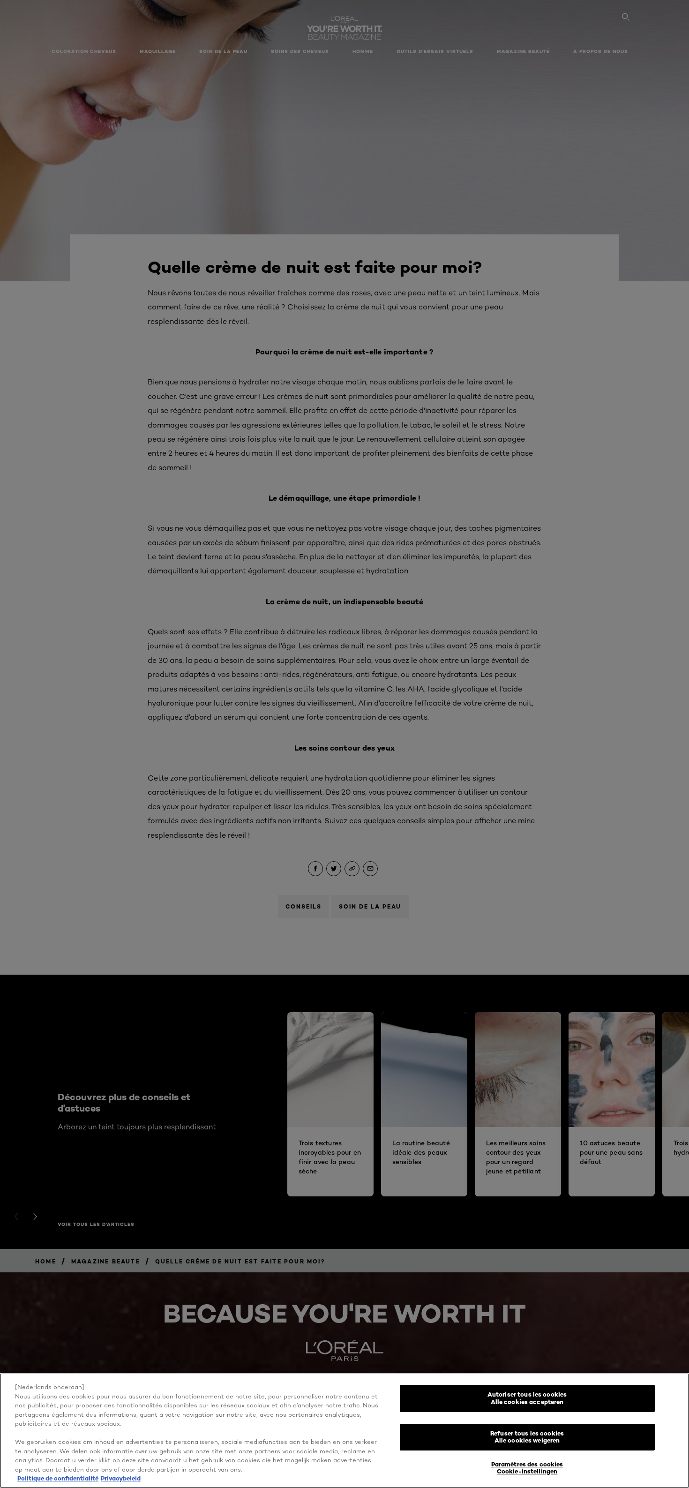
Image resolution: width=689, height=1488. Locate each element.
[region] (344, 1430)
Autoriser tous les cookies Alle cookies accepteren (527, 1397)
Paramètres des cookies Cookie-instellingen (527, 1467)
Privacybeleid (121, 1478)
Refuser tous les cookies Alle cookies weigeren (527, 1436)
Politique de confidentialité (57, 1478)
